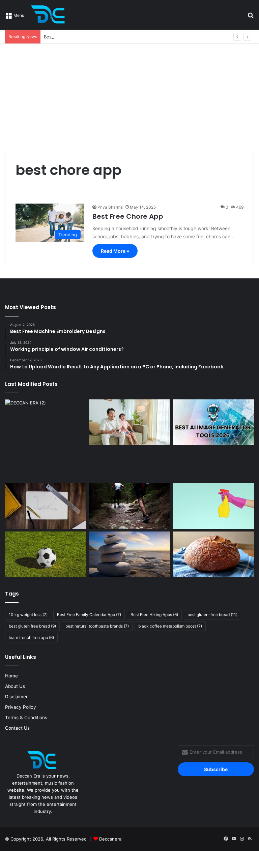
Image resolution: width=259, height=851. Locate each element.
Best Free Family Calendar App (89, 614)
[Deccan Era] (49, 15)
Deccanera (110, 839)
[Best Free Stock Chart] (45, 506)
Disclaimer (16, 696)
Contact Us (17, 728)
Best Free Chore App (127, 216)
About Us (15, 686)
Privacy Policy (20, 707)
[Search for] (250, 17)
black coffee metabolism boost (170, 626)
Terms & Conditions (26, 717)
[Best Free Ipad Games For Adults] (129, 422)
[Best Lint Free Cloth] (213, 506)
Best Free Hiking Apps (154, 614)
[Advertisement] (129, 94)
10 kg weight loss (28, 614)
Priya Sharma (110, 207)
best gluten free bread (32, 626)
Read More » (115, 251)
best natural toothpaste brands (97, 626)
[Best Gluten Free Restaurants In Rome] (213, 554)
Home (11, 675)
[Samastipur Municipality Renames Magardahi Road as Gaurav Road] (45, 440)
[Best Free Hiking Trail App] (129, 506)
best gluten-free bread (212, 614)
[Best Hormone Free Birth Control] (129, 554)
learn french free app (31, 637)
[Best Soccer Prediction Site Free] (45, 554)
